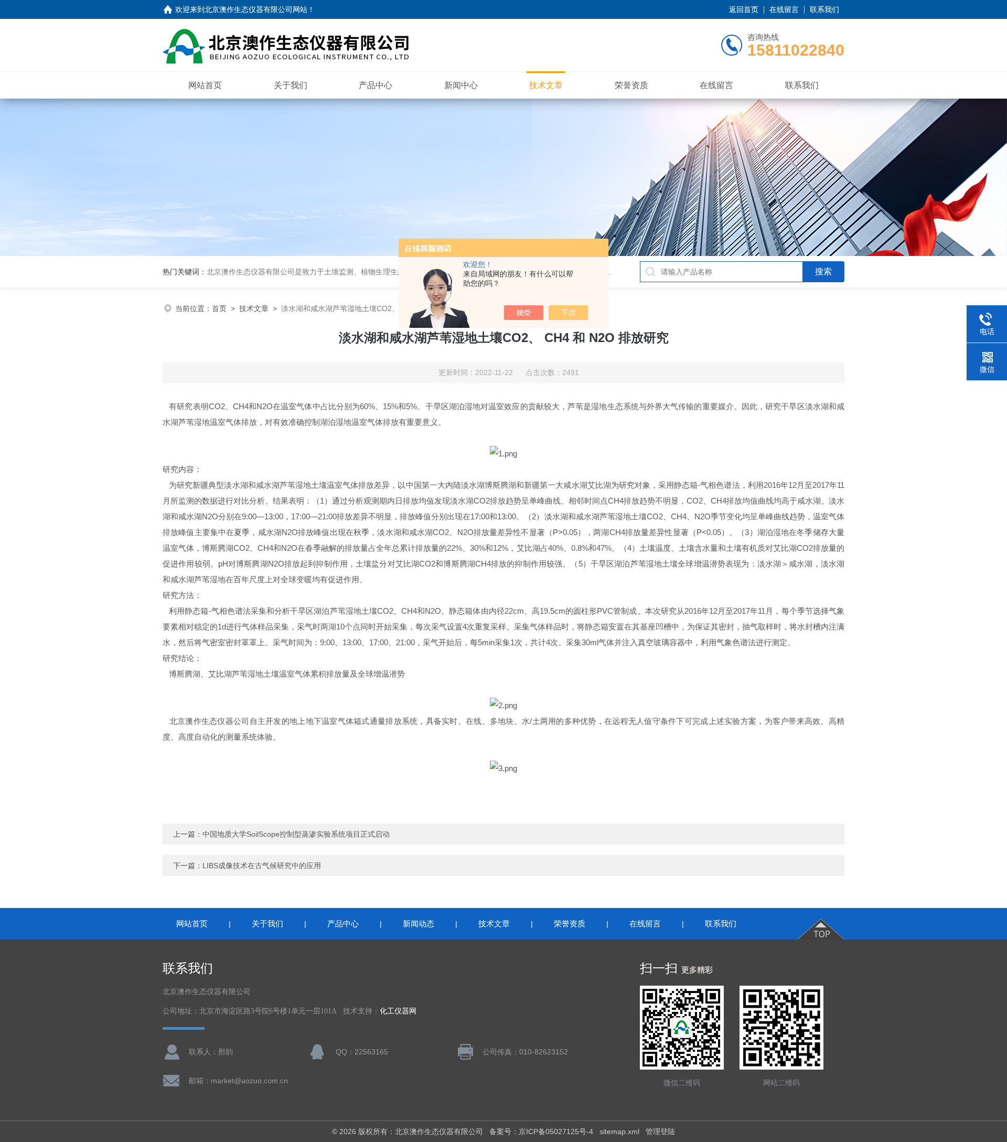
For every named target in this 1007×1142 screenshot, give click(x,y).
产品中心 (375, 85)
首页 (219, 308)
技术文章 (546, 85)
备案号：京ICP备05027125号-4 (541, 1131)
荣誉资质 (631, 85)
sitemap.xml (619, 1131)
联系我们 (824, 9)
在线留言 (784, 9)
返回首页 (743, 9)
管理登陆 (660, 1131)
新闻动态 (418, 923)
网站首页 (205, 85)
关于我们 (290, 85)
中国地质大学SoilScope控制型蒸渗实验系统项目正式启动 (296, 834)
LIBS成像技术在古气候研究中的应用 (261, 865)
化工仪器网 (398, 1011)
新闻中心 (461, 85)
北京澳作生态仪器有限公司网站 (256, 9)
